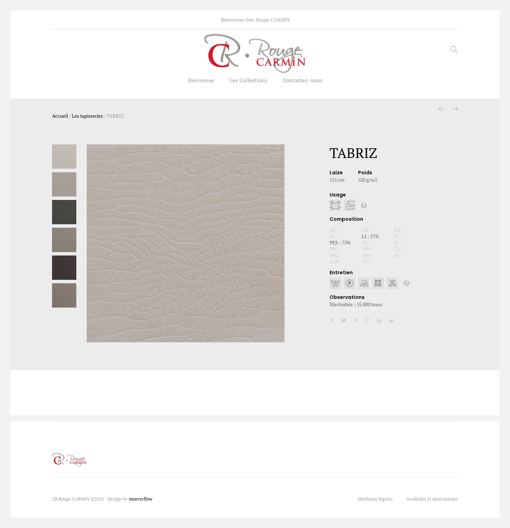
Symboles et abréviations (432, 499)
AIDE (363, 205)
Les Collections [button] (248, 80)
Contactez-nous (302, 80)
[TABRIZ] (332, 320)
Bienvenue (201, 80)
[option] (185, 243)
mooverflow (140, 499)
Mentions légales (375, 499)
